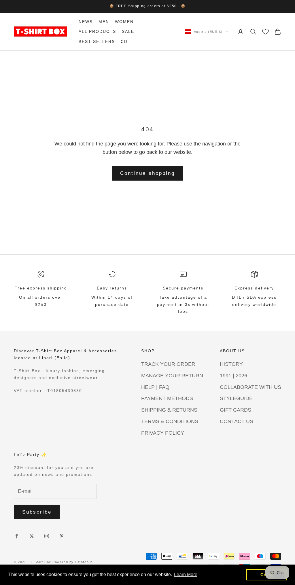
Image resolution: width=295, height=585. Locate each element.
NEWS (86, 21)
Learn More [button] (185, 574)
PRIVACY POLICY (162, 433)
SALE (128, 31)
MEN (104, 21)
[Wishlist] (265, 32)
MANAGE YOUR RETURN (172, 375)
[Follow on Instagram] (47, 536)
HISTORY (231, 364)
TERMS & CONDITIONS (169, 421)
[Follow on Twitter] (32, 536)
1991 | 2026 (233, 375)
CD (124, 41)
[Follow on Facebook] (17, 536)
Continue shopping (147, 173)
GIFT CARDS (235, 410)
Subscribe (37, 512)
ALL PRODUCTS (97, 31)
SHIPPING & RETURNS (169, 410)
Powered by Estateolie (72, 562)
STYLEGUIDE (236, 398)
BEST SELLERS (97, 41)
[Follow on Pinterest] (62, 536)
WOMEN (124, 21)
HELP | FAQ (155, 387)
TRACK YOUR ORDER (168, 364)
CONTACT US (236, 421)
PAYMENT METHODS (167, 398)
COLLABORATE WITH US (250, 387)
